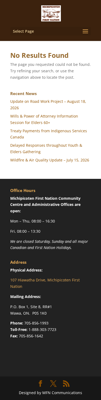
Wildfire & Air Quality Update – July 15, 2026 (49, 160)
